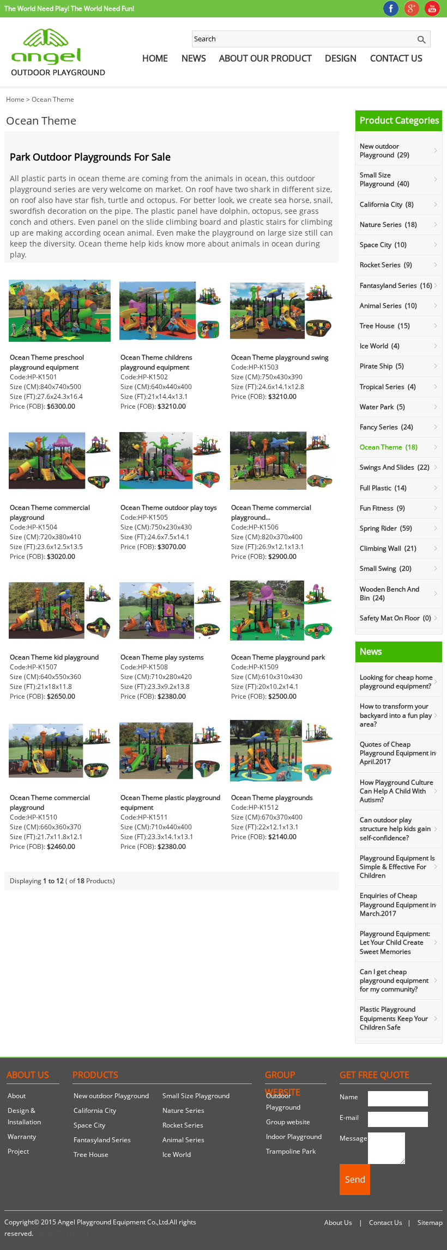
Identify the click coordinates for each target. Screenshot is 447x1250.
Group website (288, 1121)
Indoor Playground (294, 1136)
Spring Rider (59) (386, 528)
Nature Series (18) (388, 224)
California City (95, 1110)
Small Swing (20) (386, 568)
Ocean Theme (53, 99)
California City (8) (387, 204)
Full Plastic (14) (383, 487)
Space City (89, 1125)
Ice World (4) (380, 345)
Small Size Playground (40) (384, 179)
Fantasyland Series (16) (396, 285)
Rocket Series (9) (386, 264)
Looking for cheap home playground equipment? (396, 682)
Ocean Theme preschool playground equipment (47, 362)
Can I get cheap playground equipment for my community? (394, 980)
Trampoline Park (291, 1151)
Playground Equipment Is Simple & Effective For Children (397, 866)
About (17, 1095)
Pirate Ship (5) (382, 366)
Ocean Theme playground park (278, 657)
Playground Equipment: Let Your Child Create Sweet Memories (395, 942)
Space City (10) (383, 244)
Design (341, 58)
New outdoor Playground (111, 1095)
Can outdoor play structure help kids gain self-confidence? (395, 828)
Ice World (176, 1154)
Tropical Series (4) (388, 386)
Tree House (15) (385, 325)
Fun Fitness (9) (382, 508)
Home (155, 58)
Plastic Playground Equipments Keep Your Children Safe (394, 1018)
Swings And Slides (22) (395, 467)
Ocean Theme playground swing (280, 357)
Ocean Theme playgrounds (272, 797)
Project (18, 1151)
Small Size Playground (195, 1095)
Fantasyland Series (102, 1139)
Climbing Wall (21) (388, 548)
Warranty (22, 1136)
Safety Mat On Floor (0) (395, 618)
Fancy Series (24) (386, 427)
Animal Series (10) (388, 305)
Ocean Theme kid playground (54, 657)
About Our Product (265, 58)
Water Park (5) (382, 406)
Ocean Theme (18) (389, 447)
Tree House (91, 1154)
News (194, 58)
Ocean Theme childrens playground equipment (156, 362)
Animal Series (183, 1139)
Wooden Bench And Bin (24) (389, 593)
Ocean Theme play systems (162, 657)
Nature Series (183, 1110)
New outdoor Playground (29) (384, 150)
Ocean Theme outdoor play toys (168, 507)
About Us (338, 1222)
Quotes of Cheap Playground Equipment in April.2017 (398, 753)
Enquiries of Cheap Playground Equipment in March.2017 (398, 904)
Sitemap (430, 1222)
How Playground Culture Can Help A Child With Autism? (396, 791)
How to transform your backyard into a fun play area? (396, 714)
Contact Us (396, 58)
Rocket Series (182, 1125)
